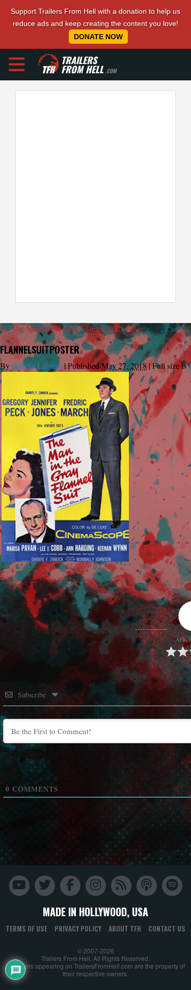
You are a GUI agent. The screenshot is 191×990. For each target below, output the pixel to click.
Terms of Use (26, 928)
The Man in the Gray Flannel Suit (61, 328)
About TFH (124, 928)
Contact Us (166, 928)
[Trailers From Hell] (48, 64)
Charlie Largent (37, 365)
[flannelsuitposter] (65, 467)
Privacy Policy (77, 928)
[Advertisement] (95, 196)
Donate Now (98, 37)
